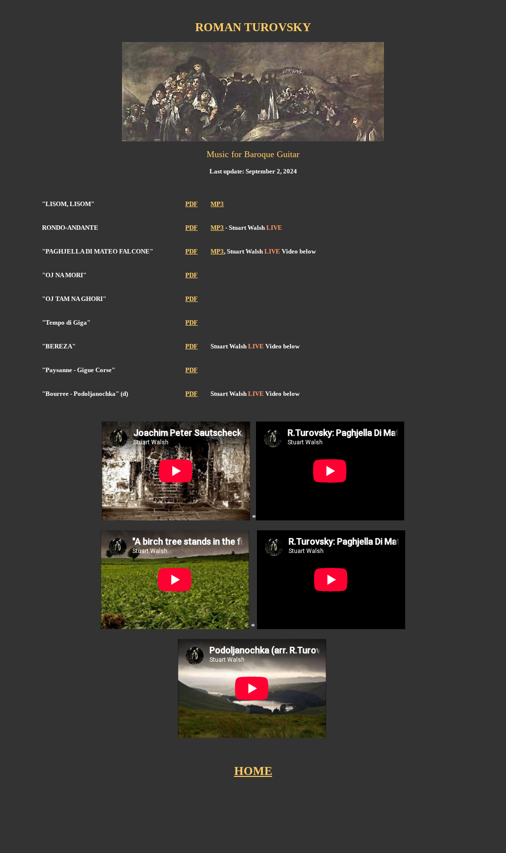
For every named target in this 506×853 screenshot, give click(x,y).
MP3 (217, 204)
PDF (191, 204)
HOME (253, 771)
